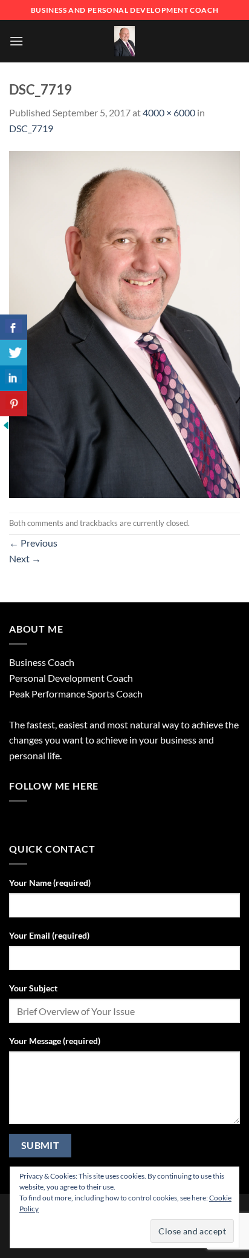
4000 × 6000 (169, 112)
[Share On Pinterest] (13, 403)
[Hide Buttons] (6, 424)
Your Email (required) (49, 935)
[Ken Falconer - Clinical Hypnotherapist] (125, 41)
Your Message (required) (54, 1041)
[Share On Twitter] (13, 352)
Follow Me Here (54, 785)
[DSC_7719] (124, 322)
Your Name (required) (50, 882)
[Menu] (16, 41)
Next (25, 558)
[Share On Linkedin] (13, 378)
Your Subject (33, 988)
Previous (33, 542)
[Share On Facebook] (13, 327)
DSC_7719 (31, 128)
